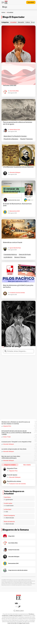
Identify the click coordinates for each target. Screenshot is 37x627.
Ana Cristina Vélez (14, 91)
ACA (7, 511)
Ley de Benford (8, 257)
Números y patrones (20, 257)
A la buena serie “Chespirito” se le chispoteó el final (16, 442)
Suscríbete (31, 2)
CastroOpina (7, 497)
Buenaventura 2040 (15, 211)
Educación (21, 22)
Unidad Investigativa (9, 515)
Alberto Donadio (10, 517)
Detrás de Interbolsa (9, 521)
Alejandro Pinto (7, 426)
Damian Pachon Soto (15, 129)
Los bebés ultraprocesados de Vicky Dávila (14, 449)
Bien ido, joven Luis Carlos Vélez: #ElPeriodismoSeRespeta (11, 457)
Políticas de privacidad (15, 615)
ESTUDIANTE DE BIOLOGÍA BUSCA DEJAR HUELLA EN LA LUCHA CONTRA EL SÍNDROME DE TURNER (16, 432)
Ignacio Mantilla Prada (15, 248)
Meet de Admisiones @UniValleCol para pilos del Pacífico (18, 286)
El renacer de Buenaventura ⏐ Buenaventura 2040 (17, 205)
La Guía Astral (7, 509)
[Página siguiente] (25, 338)
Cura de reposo (12, 475)
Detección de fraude (25, 254)
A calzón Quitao (9, 505)
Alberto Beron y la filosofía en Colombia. (15, 136)
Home (3, 12)
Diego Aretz (11, 536)
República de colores (14, 481)
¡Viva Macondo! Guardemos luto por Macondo (18, 167)
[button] (34, 22)
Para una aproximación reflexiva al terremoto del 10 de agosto (17, 123)
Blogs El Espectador (13, 17)
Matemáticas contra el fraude (12, 242)
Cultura (28, 22)
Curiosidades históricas (10, 254)
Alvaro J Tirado (7, 437)
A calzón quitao (8, 503)
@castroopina (9, 499)
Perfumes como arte (9, 85)
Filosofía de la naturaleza (11, 139)
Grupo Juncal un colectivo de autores (17, 570)
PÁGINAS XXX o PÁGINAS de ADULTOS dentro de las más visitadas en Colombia (16, 423)
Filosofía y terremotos (26, 139)
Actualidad (13, 22)
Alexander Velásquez (15, 172)
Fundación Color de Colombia (17, 292)
